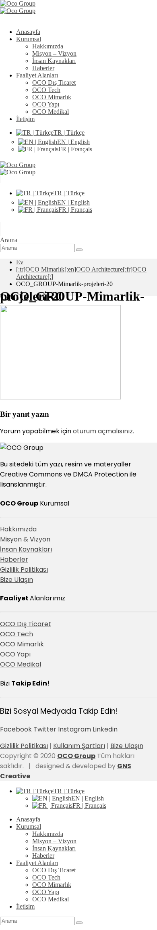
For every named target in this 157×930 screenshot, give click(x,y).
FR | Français (75, 149)
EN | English (73, 141)
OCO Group (76, 756)
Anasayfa (28, 31)
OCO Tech (46, 89)
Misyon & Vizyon (25, 539)
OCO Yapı (45, 104)
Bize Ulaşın (16, 579)
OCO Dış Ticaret (54, 82)
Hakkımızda (47, 46)
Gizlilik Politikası (24, 569)
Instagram (74, 729)
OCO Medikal (50, 111)
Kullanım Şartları (79, 745)
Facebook (16, 729)
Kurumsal (28, 39)
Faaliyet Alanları (37, 75)
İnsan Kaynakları (54, 60)
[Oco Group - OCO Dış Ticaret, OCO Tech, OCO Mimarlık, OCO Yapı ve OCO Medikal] (17, 7)
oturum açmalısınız (103, 431)
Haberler (43, 68)
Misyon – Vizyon (54, 53)
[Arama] (79, 250)
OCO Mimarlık (51, 97)
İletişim (25, 118)
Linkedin (105, 729)
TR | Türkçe (69, 132)
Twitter (44, 729)
